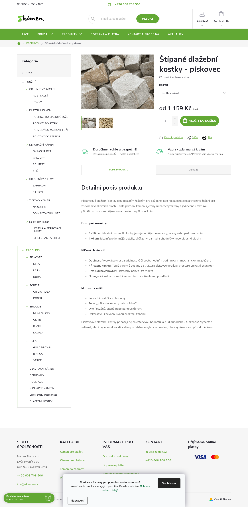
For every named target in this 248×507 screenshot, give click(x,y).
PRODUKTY (33, 250)
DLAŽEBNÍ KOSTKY (41, 401)
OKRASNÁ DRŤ (42, 151)
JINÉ (35, 171)
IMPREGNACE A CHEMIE (47, 238)
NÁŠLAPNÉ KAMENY (42, 388)
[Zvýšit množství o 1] (175, 118)
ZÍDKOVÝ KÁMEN (39, 200)
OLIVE (37, 319)
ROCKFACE (36, 382)
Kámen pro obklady (72, 460)
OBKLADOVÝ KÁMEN (41, 89)
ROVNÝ (37, 102)
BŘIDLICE (35, 306)
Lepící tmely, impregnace (43, 395)
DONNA (37, 298)
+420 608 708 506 (30, 476)
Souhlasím (169, 483)
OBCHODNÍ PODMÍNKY (30, 4)
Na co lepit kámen (39, 222)
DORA (37, 277)
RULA (33, 341)
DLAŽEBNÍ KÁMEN (40, 110)
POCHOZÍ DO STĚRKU (46, 123)
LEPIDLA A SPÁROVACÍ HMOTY (47, 230)
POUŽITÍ (31, 82)
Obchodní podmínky (116, 456)
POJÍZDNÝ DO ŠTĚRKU (46, 136)
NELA (36, 264)
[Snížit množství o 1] (175, 123)
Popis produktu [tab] (118, 169)
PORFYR (35, 285)
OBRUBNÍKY (37, 375)
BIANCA (38, 354)
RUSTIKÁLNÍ (40, 95)
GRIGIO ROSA (41, 291)
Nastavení (77, 501)
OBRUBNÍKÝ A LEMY (41, 179)
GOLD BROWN (42, 347)
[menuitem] (25, 34)
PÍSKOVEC (36, 257)
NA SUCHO (39, 207)
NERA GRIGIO (41, 313)
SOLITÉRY (39, 164)
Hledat (147, 19)
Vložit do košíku (202, 121)
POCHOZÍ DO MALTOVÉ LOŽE (50, 117)
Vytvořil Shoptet (222, 499)
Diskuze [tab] (193, 169)
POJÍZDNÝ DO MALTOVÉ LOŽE (50, 130)
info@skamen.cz (27, 484)
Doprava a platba (113, 465)
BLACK (37, 326)
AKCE (29, 72)
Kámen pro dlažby (71, 452)
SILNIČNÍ (38, 192)
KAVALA (38, 332)
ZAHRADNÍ (39, 185)
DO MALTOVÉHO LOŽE (46, 213)
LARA (36, 270)
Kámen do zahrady (72, 469)
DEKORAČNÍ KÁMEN (41, 144)
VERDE (37, 360)
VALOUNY (39, 158)
